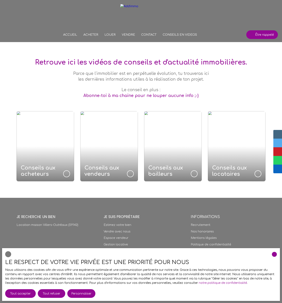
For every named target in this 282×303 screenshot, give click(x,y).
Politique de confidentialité (211, 244)
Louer (110, 34)
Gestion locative (116, 244)
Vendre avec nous (117, 231)
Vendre (128, 34)
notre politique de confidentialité (223, 282)
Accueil (70, 34)
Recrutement (200, 224)
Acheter (90, 34)
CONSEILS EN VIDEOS (180, 34)
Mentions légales (204, 237)
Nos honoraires (202, 231)
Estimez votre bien (117, 224)
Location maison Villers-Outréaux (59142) (47, 224)
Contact (148, 34)
